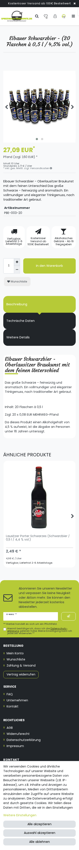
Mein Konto (15, 653)
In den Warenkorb (49, 266)
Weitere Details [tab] (18, 337)
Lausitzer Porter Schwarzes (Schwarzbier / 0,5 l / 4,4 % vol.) (38, 537)
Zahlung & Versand (21, 665)
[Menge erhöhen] (17, 262)
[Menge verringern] (17, 270)
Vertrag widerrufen (21, 674)
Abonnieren (68, 616)
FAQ (10, 694)
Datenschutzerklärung (24, 740)
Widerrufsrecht (18, 734)
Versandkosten (40, 168)
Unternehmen (17, 700)
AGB (10, 728)
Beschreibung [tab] (16, 304)
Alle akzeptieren (39, 824)
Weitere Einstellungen (19, 815)
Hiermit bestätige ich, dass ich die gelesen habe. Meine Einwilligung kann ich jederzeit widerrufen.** (39, 631)
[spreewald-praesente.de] (17, 16)
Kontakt (12, 706)
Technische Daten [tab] (20, 321)
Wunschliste (18, 281)
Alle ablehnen (39, 842)
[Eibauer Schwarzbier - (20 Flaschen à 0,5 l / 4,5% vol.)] (39, 107)
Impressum (15, 746)
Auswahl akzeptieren (39, 833)
